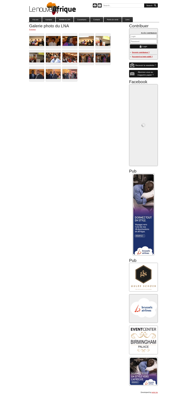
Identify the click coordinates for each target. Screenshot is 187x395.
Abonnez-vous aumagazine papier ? (145, 73)
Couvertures (81, 20)
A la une (35, 20)
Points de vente (112, 20)
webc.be (155, 392)
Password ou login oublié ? (142, 57)
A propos (48, 20)
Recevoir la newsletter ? (145, 65)
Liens (127, 20)
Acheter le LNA (64, 20)
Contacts (96, 20)
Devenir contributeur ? (140, 52)
